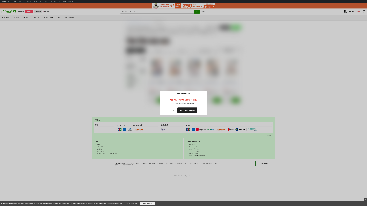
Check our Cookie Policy (131, 203)
